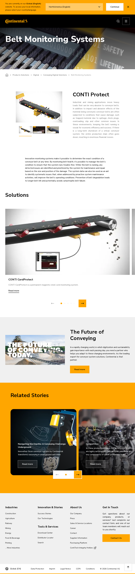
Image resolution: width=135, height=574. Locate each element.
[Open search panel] (118, 21)
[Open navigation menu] (126, 21)
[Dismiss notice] (128, 6)
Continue (114, 6)
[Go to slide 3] (67, 303)
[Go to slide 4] (71, 303)
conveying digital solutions (55, 75)
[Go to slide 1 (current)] (61, 303)
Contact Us (116, 538)
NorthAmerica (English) (59, 6)
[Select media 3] (52, 130)
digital (36, 75)
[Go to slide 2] (64, 303)
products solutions (21, 75)
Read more (79, 369)
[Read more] (67, 242)
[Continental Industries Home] (15, 21)
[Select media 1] (25, 130)
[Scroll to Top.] (128, 567)
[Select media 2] (39, 130)
